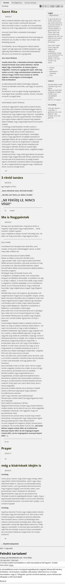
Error (51, 75)
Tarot (51, 70)
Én (5, 210)
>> (62, 6)
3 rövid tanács (12, 177)
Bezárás (3, 581)
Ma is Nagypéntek (15, 217)
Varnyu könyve (30, 3)
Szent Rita (9, 11)
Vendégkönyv (16, 3)
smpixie (12, 210)
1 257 (52, 6)
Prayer (6, 448)
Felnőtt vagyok (14, 560)
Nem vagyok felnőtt (5, 560)
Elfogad (11, 565)
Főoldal (6, 3)
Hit (6, 171)
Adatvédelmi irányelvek (53, 72)
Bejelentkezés (53, 15)
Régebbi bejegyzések (10, 544)
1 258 (57, 6)
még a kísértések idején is (21, 465)
